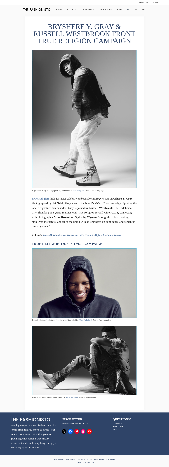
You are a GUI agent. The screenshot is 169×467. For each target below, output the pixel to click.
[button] (136, 9)
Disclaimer (59, 459)
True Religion (40, 198)
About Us (118, 426)
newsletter (81, 424)
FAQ (115, 430)
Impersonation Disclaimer (104, 459)
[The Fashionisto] (37, 9)
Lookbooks (105, 9)
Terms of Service (85, 459)
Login (155, 3)
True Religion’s (78, 191)
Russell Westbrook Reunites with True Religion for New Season (82, 235)
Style (70, 9)
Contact (117, 424)
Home (59, 9)
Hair (119, 9)
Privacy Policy (70, 459)
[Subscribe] (128, 9)
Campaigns (88, 9)
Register (143, 3)
